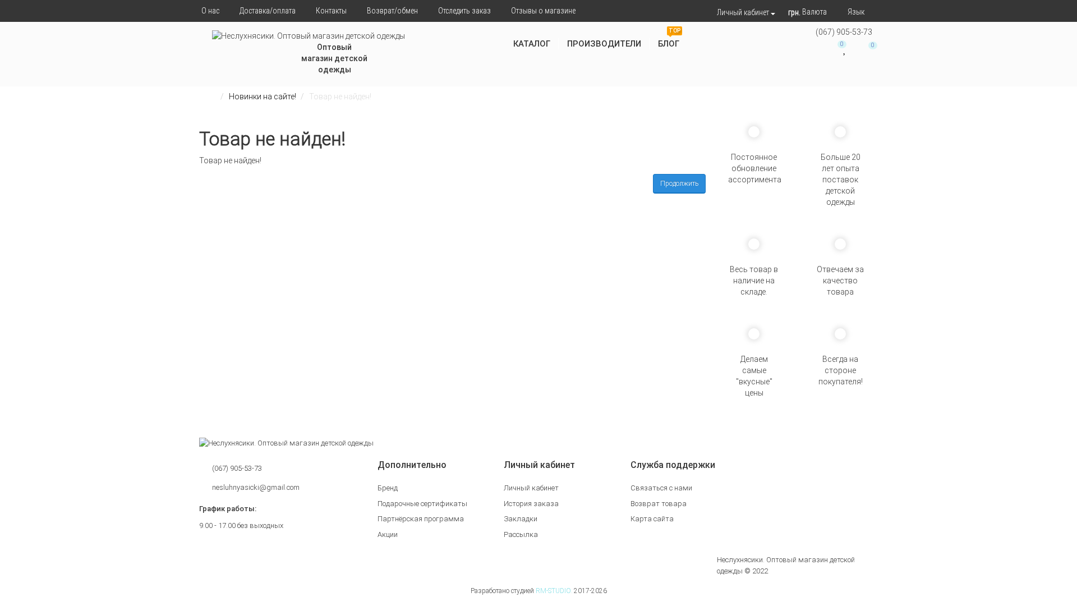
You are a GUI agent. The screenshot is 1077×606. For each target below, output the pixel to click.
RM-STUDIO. (554, 591)
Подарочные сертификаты (422, 503)
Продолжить (679, 183)
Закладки (520, 519)
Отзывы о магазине (543, 10)
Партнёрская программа (421, 519)
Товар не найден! (340, 96)
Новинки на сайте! (262, 96)
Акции (388, 534)
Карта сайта (652, 519)
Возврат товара (658, 503)
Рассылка (521, 534)
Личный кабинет (531, 488)
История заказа (531, 503)
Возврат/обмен (392, 10)
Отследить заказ (464, 10)
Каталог (531, 44)
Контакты (331, 10)
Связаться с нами (661, 488)
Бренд (388, 488)
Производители (604, 44)
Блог (669, 39)
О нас (210, 10)
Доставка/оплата (268, 10)
